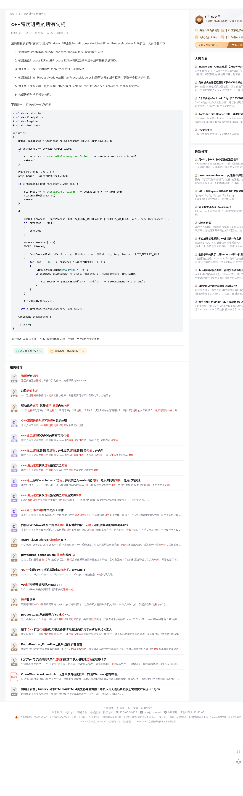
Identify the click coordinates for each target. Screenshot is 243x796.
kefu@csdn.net (152, 712)
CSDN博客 (147, 708)
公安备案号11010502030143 (32, 717)
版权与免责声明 (87, 721)
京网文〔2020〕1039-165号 (86, 717)
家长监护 (163, 717)
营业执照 (127, 721)
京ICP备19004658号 (59, 717)
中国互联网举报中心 (198, 717)
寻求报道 (95, 712)
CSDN (120, 708)
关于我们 (57, 712)
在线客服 (173, 712)
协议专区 (108, 712)
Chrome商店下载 (218, 717)
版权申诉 (101, 721)
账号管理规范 (234, 717)
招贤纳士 (70, 712)
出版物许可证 (114, 721)
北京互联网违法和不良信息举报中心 (140, 717)
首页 (12, 14)
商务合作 (82, 712)
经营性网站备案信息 (111, 717)
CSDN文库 (132, 708)
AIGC (50, 32)
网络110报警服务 (178, 717)
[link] (12, 13)
